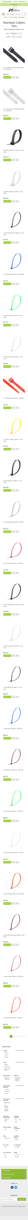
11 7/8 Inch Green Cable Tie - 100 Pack (12, 316)
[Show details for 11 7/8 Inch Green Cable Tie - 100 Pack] (14, 302)
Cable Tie (6, 1138)
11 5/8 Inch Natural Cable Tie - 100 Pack (13, 192)
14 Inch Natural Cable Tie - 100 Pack (13, 852)
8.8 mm (17, 1156)
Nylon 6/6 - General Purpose (18, 1079)
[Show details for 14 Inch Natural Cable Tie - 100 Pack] (14, 839)
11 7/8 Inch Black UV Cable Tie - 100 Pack (13, 233)
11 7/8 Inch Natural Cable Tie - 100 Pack (13, 357)
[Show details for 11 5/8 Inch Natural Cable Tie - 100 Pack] (14, 179)
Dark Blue (6, 1066)
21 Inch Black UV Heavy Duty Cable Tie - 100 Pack (13, 68)
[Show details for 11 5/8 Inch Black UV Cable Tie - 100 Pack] (14, 137)
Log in (15, 1)
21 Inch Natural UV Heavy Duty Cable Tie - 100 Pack (13, 109)
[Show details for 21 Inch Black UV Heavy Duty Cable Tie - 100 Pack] (14, 55)
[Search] (24, 14)
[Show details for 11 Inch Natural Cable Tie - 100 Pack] (14, 509)
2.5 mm (17, 1154)
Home (6, 17)
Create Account (7, 1)
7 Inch (6, 1055)
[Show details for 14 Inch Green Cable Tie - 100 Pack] (14, 798)
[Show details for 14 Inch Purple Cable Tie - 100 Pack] (14, 963)
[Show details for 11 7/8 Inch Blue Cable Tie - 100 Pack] (14, 261)
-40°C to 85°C (6, 1120)
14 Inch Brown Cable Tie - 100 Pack (13, 770)
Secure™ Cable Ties (7, 1078)
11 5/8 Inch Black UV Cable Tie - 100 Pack (13, 151)
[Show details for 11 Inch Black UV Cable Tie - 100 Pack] (14, 468)
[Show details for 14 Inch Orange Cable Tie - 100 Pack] (14, 881)
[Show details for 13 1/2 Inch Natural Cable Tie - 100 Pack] (14, 633)
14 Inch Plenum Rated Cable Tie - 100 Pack (13, 936)
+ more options (19, 1050)
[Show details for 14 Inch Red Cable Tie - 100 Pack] (14, 1005)
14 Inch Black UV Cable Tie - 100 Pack (12, 688)
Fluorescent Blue (7, 1069)
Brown (6, 1064)
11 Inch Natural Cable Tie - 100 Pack (13, 522)
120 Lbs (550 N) (6, 1110)
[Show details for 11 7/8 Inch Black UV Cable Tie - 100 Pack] (14, 220)
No (5, 1154)
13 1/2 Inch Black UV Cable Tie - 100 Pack (13, 605)
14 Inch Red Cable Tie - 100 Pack (12, 1017)
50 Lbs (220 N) (6, 1106)
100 (20, 1119)
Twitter (15, 1187)
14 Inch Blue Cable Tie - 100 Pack (12, 728)
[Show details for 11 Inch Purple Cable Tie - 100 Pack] (14, 550)
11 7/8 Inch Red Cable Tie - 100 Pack (13, 398)
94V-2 (16, 1139)
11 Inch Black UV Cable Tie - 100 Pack (12, 481)
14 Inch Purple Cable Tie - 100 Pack (13, 976)
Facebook (12, 1187)
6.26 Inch (6, 1091)
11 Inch (6, 1052)
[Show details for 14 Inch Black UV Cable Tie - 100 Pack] (14, 674)
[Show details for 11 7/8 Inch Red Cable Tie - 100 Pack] (14, 385)
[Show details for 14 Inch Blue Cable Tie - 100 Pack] (14, 716)
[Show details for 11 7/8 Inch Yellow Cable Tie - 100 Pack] (14, 426)
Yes (5, 1129)
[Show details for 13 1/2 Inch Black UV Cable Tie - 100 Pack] (14, 592)
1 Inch (6, 1093)
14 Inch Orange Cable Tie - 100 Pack (13, 894)
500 (16, 1121)
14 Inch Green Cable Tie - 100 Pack (13, 811)
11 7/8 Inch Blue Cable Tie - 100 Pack (13, 274)
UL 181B (17, 1147)
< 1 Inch (6, 1089)
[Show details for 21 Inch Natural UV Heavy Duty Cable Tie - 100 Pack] (14, 96)
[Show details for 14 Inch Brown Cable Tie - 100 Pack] (14, 757)
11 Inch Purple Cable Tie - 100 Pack (13, 563)
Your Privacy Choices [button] (14, 1217)
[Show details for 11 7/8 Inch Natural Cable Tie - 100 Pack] (14, 344)
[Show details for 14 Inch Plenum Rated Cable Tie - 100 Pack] (14, 922)
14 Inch (6, 1057)
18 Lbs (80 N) (7, 1103)
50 (15, 1119)
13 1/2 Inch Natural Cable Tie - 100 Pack (13, 646)
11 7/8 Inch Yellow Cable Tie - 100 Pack (12, 440)
